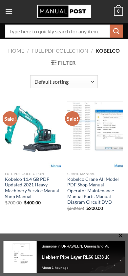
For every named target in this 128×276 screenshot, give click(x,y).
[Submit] (116, 31)
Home (16, 50)
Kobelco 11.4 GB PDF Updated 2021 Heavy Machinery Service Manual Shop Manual (32, 188)
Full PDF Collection (60, 50)
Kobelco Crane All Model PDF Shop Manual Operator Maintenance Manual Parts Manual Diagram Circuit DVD (93, 191)
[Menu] (9, 11)
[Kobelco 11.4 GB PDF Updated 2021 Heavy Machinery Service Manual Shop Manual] (33, 134)
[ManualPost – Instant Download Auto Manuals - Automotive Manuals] (64, 11)
